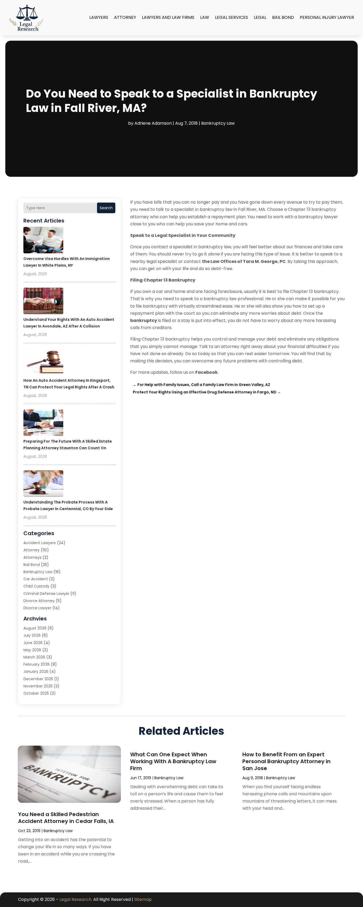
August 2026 (35, 628)
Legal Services (231, 17)
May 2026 (32, 650)
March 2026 (34, 657)
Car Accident (35, 579)
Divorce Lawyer (37, 608)
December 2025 (38, 679)
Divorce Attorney (39, 600)
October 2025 (36, 693)
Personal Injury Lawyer (327, 17)
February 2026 (36, 664)
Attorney (125, 17)
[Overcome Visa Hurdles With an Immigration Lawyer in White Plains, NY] (43, 241)
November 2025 (38, 686)
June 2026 (33, 642)
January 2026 (35, 671)
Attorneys (32, 557)
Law (204, 17)
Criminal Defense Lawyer (46, 593)
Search (106, 208)
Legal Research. (76, 899)
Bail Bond (283, 17)
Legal (260, 17)
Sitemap (143, 899)
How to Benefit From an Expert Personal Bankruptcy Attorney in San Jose (286, 761)
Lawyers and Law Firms (168, 17)
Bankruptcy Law (218, 123)
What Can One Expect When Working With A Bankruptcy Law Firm (173, 761)
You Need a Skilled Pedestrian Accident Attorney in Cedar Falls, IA (66, 818)
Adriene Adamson (153, 123)
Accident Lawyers (39, 542)
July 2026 (32, 635)
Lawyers (98, 17)
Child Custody (36, 586)
